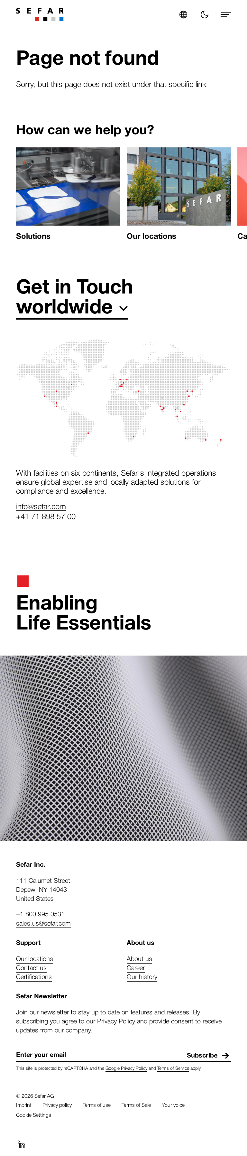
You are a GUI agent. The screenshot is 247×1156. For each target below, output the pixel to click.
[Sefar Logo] (40, 14)
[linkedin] (21, 1144)
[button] (183, 14)
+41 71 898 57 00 (46, 515)
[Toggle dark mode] (204, 14)
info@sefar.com (41, 505)
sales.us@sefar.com (43, 923)
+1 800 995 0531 (40, 913)
